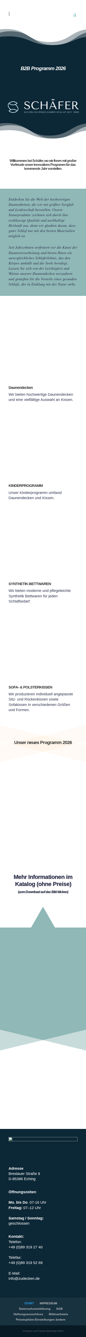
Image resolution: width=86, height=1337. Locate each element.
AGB (59, 1308)
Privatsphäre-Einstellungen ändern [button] (41, 1319)
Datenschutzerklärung (35, 1308)
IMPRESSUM (48, 1303)
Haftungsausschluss (28, 1314)
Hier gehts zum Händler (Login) (43, 1061)
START (29, 1303)
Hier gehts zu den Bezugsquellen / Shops (43, 1085)
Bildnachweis (58, 1314)
